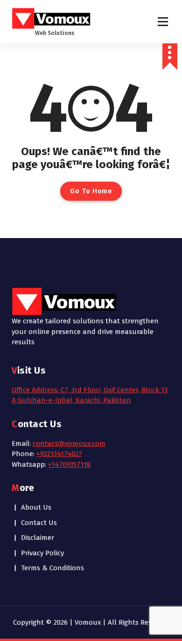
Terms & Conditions (52, 568)
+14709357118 (69, 464)
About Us (36, 507)
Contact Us (39, 522)
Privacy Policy (42, 553)
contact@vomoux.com (69, 443)
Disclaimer (37, 537)
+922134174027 (59, 454)
